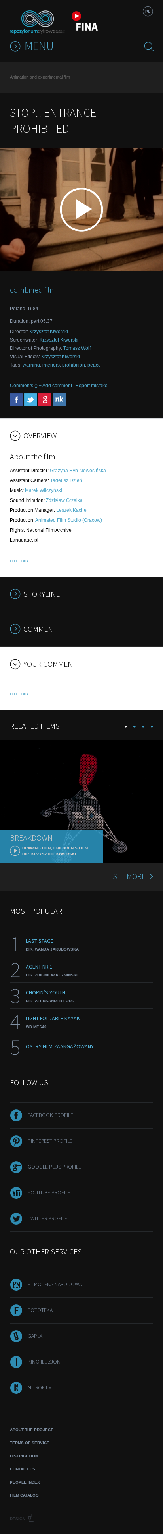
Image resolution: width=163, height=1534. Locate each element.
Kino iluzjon (44, 1361)
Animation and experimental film (40, 77)
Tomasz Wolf (77, 348)
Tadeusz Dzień (66, 480)
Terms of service (29, 1443)
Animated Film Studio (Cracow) (68, 520)
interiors (51, 365)
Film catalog (24, 1495)
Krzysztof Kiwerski (48, 331)
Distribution (24, 1456)
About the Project (31, 1430)
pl (147, 11)
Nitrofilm (40, 1387)
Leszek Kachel (72, 510)
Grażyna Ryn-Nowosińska (78, 470)
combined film (33, 290)
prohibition (73, 365)
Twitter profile (47, 1218)
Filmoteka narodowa (55, 1284)
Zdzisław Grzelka (64, 500)
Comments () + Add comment (41, 385)
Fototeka (40, 1310)
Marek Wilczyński (43, 490)
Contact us (22, 1469)
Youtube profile (49, 1192)
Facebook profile (50, 1115)
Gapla (35, 1335)
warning (31, 365)
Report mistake (91, 385)
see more (129, 876)
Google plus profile (54, 1166)
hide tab (19, 561)
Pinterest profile (50, 1140)
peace (94, 365)
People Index (25, 1482)
